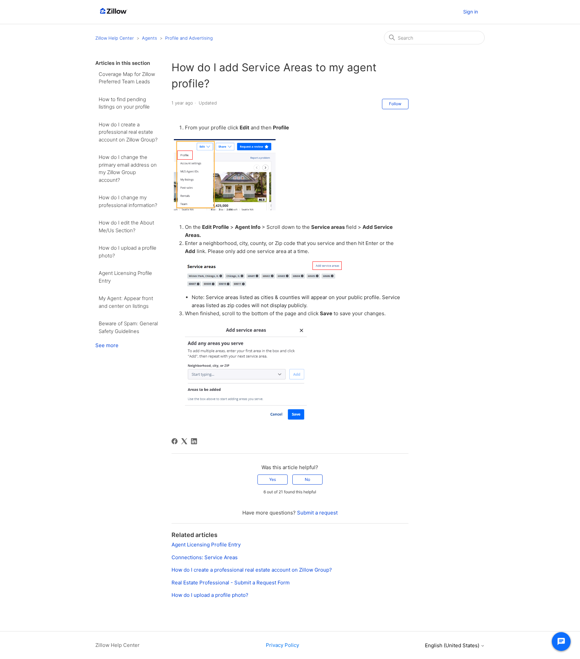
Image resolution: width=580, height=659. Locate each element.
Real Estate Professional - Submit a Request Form (231, 582)
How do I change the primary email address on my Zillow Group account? (128, 168)
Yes (272, 479)
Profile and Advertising (189, 38)
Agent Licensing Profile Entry (125, 277)
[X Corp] (184, 441)
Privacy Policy (282, 645)
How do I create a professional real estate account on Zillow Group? (128, 132)
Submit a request (317, 512)
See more (106, 345)
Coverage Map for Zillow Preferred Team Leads (127, 78)
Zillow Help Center (114, 38)
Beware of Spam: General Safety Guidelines (128, 327)
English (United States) (453, 645)
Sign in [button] (470, 11)
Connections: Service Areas (205, 557)
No (307, 479)
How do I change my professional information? (128, 201)
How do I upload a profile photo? (127, 252)
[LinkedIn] (194, 441)
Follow (395, 103)
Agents (149, 38)
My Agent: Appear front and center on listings (126, 302)
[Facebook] (175, 441)
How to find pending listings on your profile (124, 103)
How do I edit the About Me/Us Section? (126, 226)
